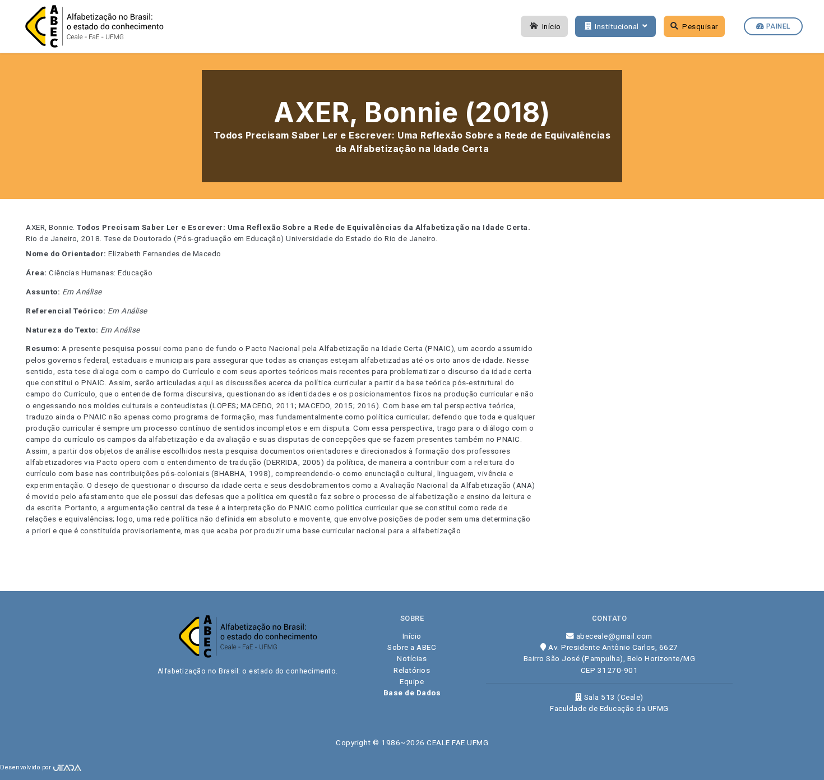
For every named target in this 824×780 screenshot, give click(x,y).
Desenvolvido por (26, 767)
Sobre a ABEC (411, 647)
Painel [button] (777, 26)
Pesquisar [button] (700, 26)
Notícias (412, 658)
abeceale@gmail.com (613, 635)
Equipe (412, 681)
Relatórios (412, 670)
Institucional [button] (617, 26)
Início (551, 26)
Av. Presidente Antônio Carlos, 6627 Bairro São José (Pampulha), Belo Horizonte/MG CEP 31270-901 (610, 659)
